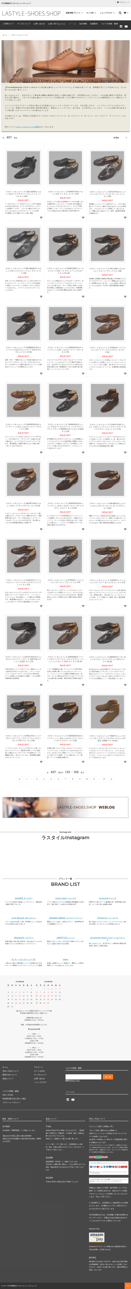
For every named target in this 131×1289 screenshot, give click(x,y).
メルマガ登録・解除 (109, 24)
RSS (4, 1095)
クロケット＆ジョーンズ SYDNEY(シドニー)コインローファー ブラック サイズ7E (65, 581)
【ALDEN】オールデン (23, 898)
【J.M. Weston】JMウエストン (23, 918)
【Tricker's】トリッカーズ (107, 918)
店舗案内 (94, 24)
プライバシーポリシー (11, 1102)
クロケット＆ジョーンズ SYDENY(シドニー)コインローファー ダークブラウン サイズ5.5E (107, 349)
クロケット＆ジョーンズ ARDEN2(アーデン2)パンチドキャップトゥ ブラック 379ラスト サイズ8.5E (107, 659)
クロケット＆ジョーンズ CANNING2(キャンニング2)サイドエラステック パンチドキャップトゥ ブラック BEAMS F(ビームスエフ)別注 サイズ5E (65, 427)
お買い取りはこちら (57, 24)
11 (94, 779)
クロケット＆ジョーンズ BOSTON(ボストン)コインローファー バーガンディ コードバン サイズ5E (107, 194)
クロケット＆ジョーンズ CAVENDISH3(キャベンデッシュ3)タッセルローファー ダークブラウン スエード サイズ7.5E (65, 505)
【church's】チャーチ (107, 898)
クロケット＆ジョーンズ (19, 35)
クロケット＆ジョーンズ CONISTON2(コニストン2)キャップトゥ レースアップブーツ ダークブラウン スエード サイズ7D (107, 426)
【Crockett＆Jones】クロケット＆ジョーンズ (107, 939)
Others (65, 959)
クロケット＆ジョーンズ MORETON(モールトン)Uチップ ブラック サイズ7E (65, 193)
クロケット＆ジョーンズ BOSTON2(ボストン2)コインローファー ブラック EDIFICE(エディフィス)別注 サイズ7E (23, 659)
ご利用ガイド (8, 24)
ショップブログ (106, 13)
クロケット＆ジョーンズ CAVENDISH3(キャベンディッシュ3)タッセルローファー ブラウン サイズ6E (23, 426)
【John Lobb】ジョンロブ (65, 898)
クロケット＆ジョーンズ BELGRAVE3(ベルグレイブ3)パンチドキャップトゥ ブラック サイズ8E (23, 270)
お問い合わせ (39, 24)
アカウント (123, 2)
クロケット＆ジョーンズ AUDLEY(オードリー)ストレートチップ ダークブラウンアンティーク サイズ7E (23, 582)
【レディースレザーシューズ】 (23, 959)
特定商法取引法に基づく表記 (14, 1098)
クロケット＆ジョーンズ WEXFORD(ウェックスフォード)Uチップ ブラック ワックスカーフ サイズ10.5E (65, 270)
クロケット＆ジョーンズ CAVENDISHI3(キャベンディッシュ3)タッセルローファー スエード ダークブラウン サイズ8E (65, 738)
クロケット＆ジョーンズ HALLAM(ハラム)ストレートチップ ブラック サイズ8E (107, 269)
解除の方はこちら (73, 1080)
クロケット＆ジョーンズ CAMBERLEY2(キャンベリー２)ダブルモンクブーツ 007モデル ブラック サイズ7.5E (23, 349)
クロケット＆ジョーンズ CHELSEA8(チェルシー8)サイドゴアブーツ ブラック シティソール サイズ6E (23, 194)
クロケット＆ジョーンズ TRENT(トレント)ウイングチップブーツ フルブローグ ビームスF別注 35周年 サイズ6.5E (107, 738)
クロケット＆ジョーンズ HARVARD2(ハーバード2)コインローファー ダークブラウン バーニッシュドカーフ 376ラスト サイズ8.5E (65, 659)
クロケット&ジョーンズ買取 (27, 127)
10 (87, 779)
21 (104, 779)
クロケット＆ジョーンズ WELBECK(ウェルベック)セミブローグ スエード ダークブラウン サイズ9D (107, 505)
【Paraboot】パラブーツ (23, 938)
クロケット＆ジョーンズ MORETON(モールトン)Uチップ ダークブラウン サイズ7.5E (23, 504)
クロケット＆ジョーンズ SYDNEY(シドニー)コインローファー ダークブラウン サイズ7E (107, 581)
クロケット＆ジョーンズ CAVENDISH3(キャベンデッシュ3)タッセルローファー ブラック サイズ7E (65, 349)
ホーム (5, 35)
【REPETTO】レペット (65, 938)
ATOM (10, 1095)
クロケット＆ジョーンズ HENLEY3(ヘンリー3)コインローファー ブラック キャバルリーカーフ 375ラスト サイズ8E (23, 738)
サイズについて (24, 24)
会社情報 (83, 24)
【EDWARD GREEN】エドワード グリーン (65, 918)
